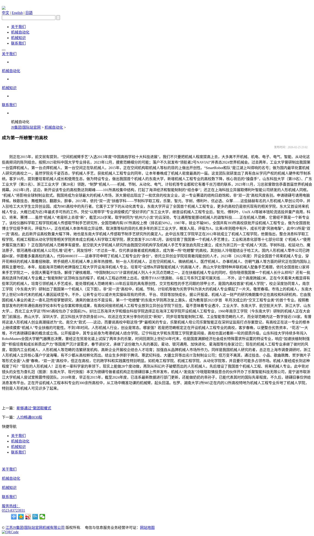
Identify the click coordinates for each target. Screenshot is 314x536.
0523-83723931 (13, 510)
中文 (5, 13)
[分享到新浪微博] (28, 516)
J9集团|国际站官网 (26, 127)
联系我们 (18, 43)
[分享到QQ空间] (21, 516)
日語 (29, 13)
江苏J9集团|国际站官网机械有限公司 (35, 528)
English (17, 13)
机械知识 (18, 38)
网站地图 (147, 528)
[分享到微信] (42, 516)
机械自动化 (20, 32)
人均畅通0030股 (29, 417)
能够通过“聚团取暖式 (34, 408)
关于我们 (18, 27)
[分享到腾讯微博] (35, 516)
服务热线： (11, 506)
